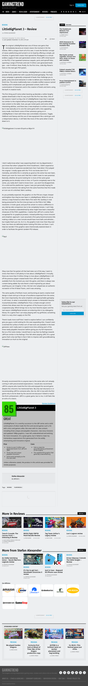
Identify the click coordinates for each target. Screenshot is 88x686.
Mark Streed (34, 655)
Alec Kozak (7, 540)
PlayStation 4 (18, 487)
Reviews (5, 25)
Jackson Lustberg (66, 62)
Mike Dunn (14, 650)
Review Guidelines (48, 403)
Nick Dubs (49, 538)
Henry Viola (64, 35)
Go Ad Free (49, 17)
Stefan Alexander (9, 33)
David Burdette (65, 85)
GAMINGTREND (10, 684)
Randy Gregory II (9, 541)
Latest (62, 24)
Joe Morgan (64, 48)
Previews (13, 642)
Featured (68, 24)
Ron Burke (28, 538)
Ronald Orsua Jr (15, 540)
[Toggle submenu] (10, 11)
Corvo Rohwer (72, 536)
